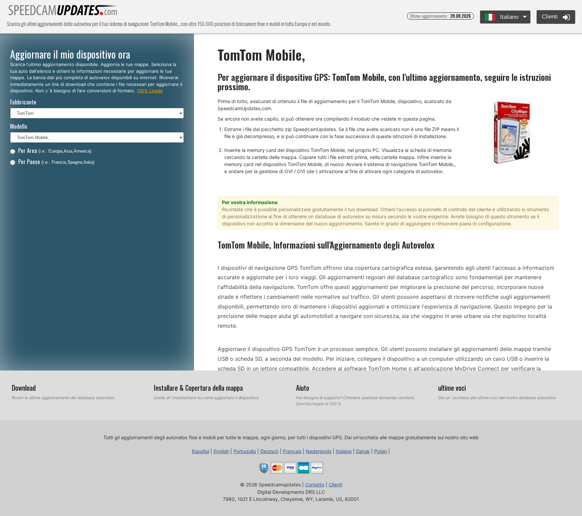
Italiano (508, 17)
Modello (18, 126)
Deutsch (269, 451)
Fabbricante (23, 102)
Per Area (54, 150)
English (221, 451)
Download (24, 388)
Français (292, 451)
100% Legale (150, 90)
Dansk (363, 451)
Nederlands (318, 451)
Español (200, 451)
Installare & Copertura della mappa (198, 388)
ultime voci (452, 388)
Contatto (314, 484)
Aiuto (302, 388)
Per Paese (56, 161)
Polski (380, 451)
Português (244, 451)
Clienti (550, 16)
